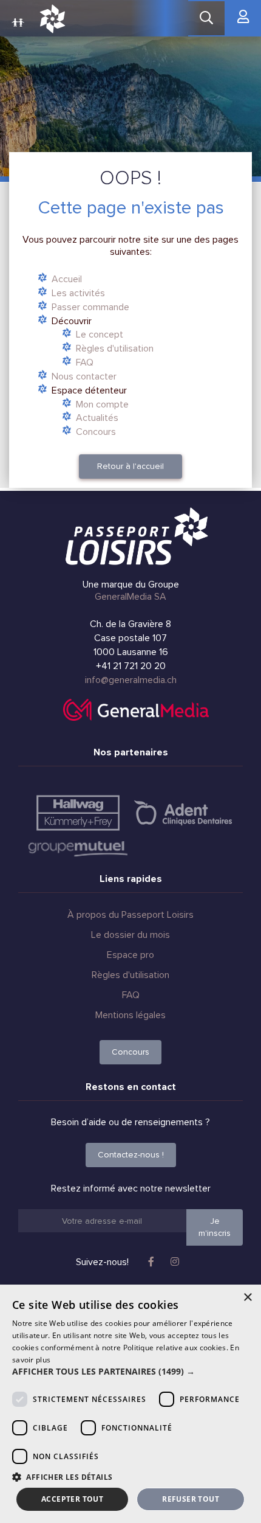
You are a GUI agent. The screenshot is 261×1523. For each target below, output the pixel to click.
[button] (130, 1371)
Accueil (67, 279)
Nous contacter (84, 376)
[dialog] (130, 1404)
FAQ (84, 362)
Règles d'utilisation (115, 348)
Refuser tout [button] (190, 1499)
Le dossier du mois (130, 935)
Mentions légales (130, 1015)
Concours (96, 432)
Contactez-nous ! (131, 1155)
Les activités (78, 293)
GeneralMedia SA (130, 597)
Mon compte (102, 404)
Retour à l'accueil (130, 466)
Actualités (97, 418)
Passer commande (90, 307)
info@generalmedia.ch (131, 680)
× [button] (247, 1297)
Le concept (99, 334)
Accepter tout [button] (72, 1499)
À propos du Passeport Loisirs (130, 915)
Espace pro (130, 955)
